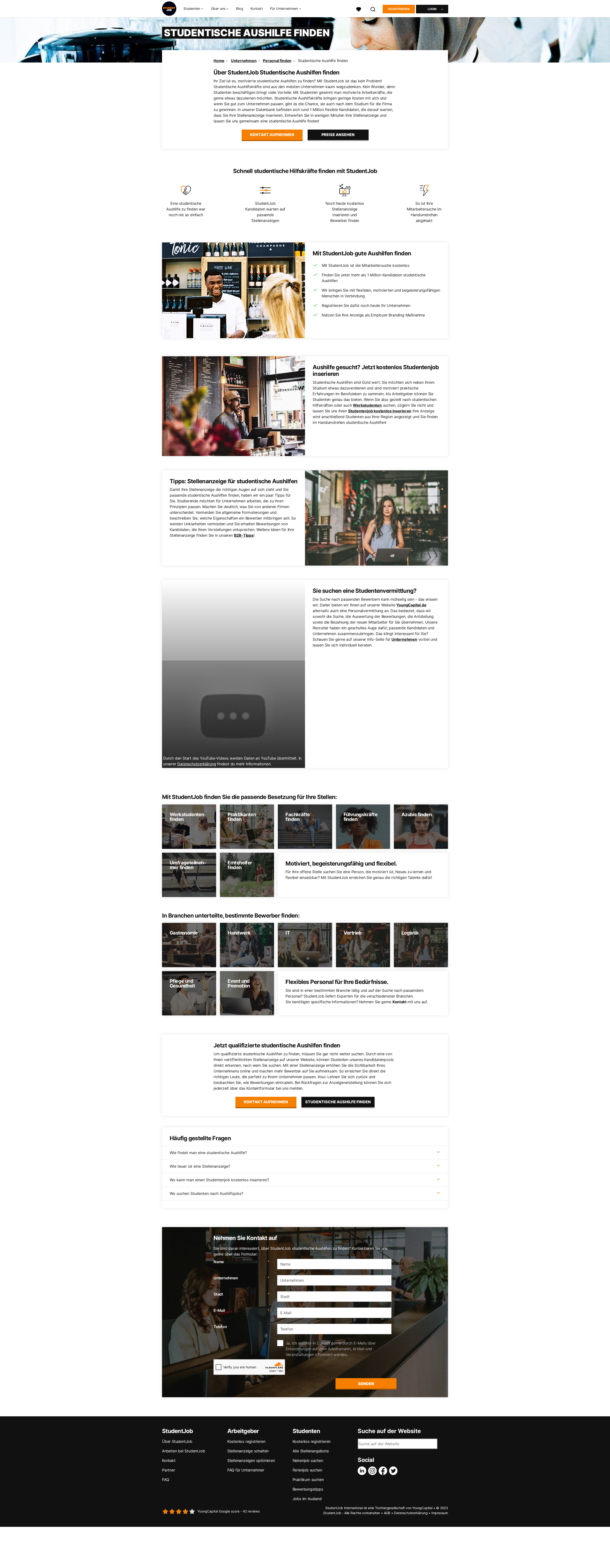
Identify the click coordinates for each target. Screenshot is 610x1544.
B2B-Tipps (244, 535)
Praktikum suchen (308, 1479)
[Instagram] (373, 1470)
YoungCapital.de (411, 605)
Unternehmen (244, 60)
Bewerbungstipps (308, 1489)
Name (241, 1261)
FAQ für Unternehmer (245, 1470)
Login (432, 9)
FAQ (165, 1479)
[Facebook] (384, 1470)
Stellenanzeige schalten (248, 1451)
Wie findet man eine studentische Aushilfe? (208, 1152)
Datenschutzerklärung (196, 763)
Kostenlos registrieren (246, 1441)
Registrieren (399, 9)
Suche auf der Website (389, 1431)
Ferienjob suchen (307, 1470)
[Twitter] (394, 1470)
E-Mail (241, 1310)
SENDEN (366, 1383)
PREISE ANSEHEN (338, 134)
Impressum (439, 1513)
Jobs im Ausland (307, 1498)
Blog (239, 8)
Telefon (220, 1326)
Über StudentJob (177, 1441)
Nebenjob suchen (308, 1460)
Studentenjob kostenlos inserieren (379, 411)
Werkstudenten (367, 405)
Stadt (241, 1294)
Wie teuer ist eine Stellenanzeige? (200, 1166)
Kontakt (256, 8)
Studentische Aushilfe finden (323, 60)
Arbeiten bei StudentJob (183, 1451)
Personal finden (277, 60)
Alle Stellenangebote (311, 1451)
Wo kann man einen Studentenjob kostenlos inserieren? (219, 1179)
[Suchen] (373, 9)
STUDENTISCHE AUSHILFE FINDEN (338, 1101)
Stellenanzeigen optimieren (251, 1460)
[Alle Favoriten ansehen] (358, 9)
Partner (168, 1470)
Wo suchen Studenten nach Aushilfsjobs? (206, 1193)
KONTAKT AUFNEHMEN (272, 134)
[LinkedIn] (363, 1470)
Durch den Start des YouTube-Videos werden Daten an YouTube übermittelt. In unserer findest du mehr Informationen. (232, 761)
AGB (387, 1513)
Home (219, 60)
